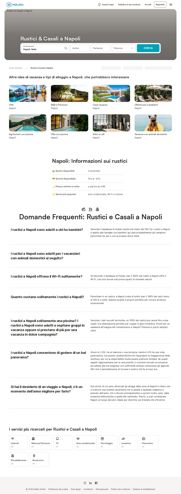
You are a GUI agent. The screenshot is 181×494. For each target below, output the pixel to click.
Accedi (148, 4)
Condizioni (88, 489)
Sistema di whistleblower (144, 489)
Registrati (160, 4)
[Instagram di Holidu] (84, 483)
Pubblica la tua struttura (129, 4)
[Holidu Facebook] (96, 483)
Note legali (76, 489)
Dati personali (102, 489)
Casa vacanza (15, 68)
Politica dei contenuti (120, 489)
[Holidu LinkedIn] (90, 483)
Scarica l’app (108, 4)
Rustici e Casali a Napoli (42, 68)
